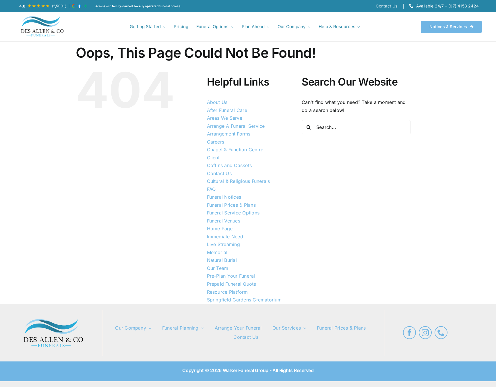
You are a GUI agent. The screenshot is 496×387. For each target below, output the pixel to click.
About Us (217, 102)
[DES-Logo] (41, 26)
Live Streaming (223, 244)
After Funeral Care (227, 110)
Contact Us (219, 173)
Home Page (220, 228)
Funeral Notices (224, 197)
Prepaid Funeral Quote (231, 284)
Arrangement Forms (229, 134)
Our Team (217, 268)
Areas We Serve (224, 118)
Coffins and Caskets (229, 165)
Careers (215, 142)
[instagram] (425, 332)
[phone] (441, 332)
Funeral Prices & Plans (231, 205)
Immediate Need (225, 236)
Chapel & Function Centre (235, 149)
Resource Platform (227, 292)
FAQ (211, 189)
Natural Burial (222, 260)
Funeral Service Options (233, 213)
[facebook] (409, 332)
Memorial (217, 252)
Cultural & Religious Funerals (238, 181)
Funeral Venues (223, 221)
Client (213, 157)
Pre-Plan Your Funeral (231, 276)
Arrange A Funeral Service (236, 126)
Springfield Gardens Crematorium (244, 300)
